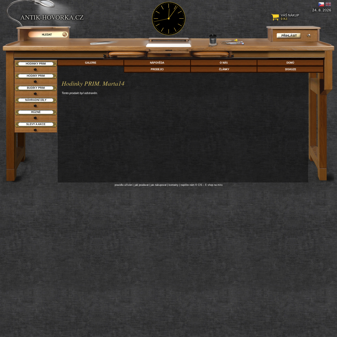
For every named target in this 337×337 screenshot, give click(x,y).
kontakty (173, 184)
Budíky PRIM (36, 87)
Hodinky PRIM (36, 63)
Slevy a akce (35, 124)
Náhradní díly (35, 99)
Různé (36, 112)
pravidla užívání (124, 184)
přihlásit (289, 35)
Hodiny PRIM (36, 75)
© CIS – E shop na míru (209, 184)
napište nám (187, 184)
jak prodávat (142, 184)
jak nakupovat (159, 184)
